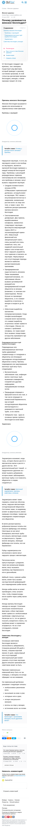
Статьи (4, 8)
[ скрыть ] (22, 28)
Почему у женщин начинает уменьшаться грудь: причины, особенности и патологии (12, 758)
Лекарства (5, 802)
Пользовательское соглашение (11, 810)
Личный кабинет (14, 802)
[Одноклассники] (9, 738)
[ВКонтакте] (4, 738)
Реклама (4, 808)
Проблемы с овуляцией (12, 33)
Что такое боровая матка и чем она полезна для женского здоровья (13, 750)
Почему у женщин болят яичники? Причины (13, 150)
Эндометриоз (9, 39)
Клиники (17, 800)
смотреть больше (9, 765)
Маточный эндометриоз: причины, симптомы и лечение (13, 491)
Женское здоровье (13, 8)
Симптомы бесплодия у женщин (13, 41)
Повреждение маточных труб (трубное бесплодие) (13, 36)
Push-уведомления (9, 805)
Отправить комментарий (10, 791)
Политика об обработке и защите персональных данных (12, 813)
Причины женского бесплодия (13, 30)
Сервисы (10, 800)
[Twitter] (14, 738)
